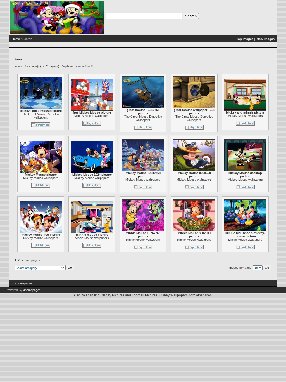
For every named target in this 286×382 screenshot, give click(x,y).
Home (16, 39)
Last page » (32, 260)
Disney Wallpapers (173, 295)
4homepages (24, 283)
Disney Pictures (112, 295)
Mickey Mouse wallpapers (91, 115)
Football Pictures (144, 295)
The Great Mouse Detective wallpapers (41, 115)
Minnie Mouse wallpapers (92, 238)
